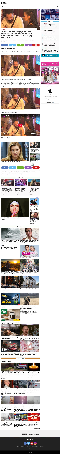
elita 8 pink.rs (20, 171)
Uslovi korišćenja (35, 446)
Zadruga (3, 29)
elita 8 (25, 171)
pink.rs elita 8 (10, 173)
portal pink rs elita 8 (17, 173)
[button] (2, 185)
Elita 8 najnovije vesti (5, 171)
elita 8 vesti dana (32, 171)
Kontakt (18, 446)
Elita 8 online (13, 171)
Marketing (23, 446)
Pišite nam (41, 446)
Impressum (28, 446)
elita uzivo (4, 173)
